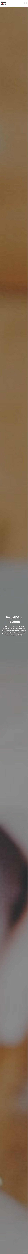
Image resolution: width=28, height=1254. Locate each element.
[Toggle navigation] (25, 2)
